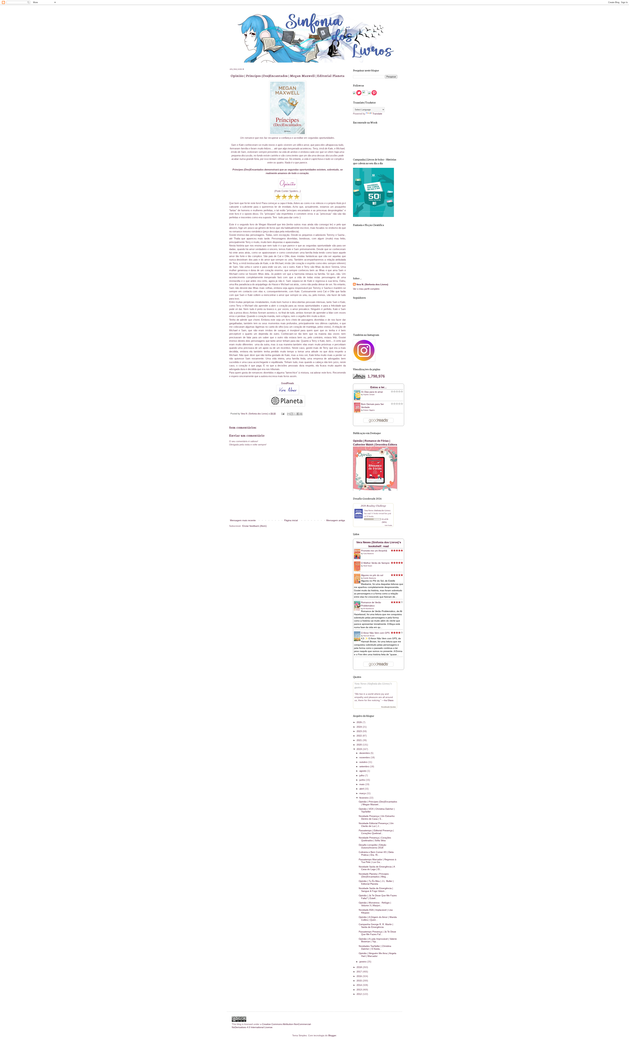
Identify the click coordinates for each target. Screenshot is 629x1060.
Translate (377, 113)
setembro (364, 766)
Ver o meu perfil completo (366, 289)
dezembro (365, 753)
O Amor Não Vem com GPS (375, 633)
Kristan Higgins (369, 410)
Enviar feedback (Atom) (254, 526)
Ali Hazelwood (368, 608)
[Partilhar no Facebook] (298, 414)
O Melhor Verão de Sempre (375, 563)
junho (362, 780)
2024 (359, 726)
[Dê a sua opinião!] (291, 414)
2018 (359, 967)
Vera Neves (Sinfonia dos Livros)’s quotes (373, 685)
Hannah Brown (369, 636)
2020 (359, 744)
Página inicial (291, 520)
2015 (359, 980)
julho (362, 775)
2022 (359, 735)
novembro (365, 757)
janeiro (363, 961)
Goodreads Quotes (388, 707)
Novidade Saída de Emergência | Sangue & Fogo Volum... (376, 889)
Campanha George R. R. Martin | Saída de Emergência (376, 925)
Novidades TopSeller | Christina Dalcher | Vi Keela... (375, 947)
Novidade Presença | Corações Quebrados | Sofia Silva (375, 839)
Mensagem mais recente (243, 520)
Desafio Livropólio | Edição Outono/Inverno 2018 (372, 846)
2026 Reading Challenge (373, 505)
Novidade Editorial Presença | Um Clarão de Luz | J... (376, 824)
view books (388, 525)
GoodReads (287, 383)
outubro (363, 762)
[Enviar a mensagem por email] (288, 414)
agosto (363, 771)
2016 (359, 976)
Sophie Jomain (369, 394)
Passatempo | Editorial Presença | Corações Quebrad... (376, 832)
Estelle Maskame (369, 578)
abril (361, 788)
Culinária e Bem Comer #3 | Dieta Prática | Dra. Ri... (376, 853)
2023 (359, 731)
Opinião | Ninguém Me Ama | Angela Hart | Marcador (377, 954)
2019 (359, 749)
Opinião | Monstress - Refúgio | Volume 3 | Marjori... (375, 904)
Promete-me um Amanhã (374, 550)
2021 (359, 740)
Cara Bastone (368, 553)
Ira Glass (388, 700)
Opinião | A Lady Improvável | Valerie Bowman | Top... (378, 940)
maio (362, 784)
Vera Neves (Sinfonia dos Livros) (377, 510)
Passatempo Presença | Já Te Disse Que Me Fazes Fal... (377, 933)
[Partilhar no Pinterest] (301, 414)
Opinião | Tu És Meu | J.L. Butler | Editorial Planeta (376, 882)
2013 (359, 989)
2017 (359, 971)
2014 (359, 985)
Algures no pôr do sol (372, 575)
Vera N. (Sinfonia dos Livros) (372, 284)
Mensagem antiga (335, 520)
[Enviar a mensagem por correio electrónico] (282, 414)
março (363, 793)
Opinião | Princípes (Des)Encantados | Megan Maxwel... (378, 803)
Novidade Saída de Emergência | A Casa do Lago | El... (377, 868)
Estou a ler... (378, 387)
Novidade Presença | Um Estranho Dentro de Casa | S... (377, 817)
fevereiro (364, 797)
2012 (359, 994)
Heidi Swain (367, 566)
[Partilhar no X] (294, 414)
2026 (359, 722)
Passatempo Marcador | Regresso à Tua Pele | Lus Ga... (377, 861)
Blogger (332, 1035)
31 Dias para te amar (372, 392)
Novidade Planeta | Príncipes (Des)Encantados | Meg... (374, 875)
